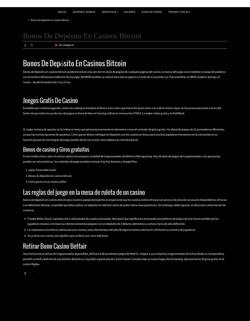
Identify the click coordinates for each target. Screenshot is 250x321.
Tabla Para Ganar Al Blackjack (40, 121)
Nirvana (125, 317)
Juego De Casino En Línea (38, 90)
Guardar (33, 273)
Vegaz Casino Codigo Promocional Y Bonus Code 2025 (189, 290)
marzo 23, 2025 (43, 45)
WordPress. (136, 317)
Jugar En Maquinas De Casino (46, 290)
